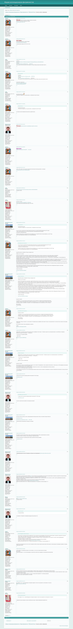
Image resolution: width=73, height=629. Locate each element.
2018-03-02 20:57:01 (22, 350)
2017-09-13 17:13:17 (22, 167)
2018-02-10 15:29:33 (22, 308)
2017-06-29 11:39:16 (22, 18)
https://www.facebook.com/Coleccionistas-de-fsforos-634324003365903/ (26, 189)
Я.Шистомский (7, 569)
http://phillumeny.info (21, 397)
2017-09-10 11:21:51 (22, 124)
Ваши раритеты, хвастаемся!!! (31, 620)
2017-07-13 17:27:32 (22, 59)
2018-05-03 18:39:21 (22, 531)
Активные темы (7, 7)
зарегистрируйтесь (17, 10)
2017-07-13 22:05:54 (22, 71)
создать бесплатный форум (63, 625)
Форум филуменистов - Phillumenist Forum (27, 12)
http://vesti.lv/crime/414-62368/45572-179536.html (23, 202)
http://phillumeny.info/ (8, 222)
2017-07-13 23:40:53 (22, 103)
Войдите (11, 10)
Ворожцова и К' (9, 620)
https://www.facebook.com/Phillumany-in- (24, 78)
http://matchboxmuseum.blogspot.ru (21, 42)
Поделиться (18, 18)
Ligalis (6, 199)
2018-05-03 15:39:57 (22, 474)
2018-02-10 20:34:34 (22, 330)
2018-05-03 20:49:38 (22, 548)
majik (6, 59)
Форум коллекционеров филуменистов (12, 12)
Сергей (6, 531)
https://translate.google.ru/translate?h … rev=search (23, 149)
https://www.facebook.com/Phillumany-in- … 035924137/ (24, 63)
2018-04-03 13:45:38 (22, 433)
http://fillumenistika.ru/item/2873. (34, 480)
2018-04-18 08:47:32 (22, 451)
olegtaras (6, 18)
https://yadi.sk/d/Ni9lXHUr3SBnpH (21, 270)
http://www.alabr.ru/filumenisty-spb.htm (45, 453)
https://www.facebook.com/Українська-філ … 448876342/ (26, 76)
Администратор (8, 124)
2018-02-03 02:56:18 (22, 222)
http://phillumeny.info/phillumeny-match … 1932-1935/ (24, 419)
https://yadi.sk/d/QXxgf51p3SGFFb (21, 326)
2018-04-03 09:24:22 (22, 392)
